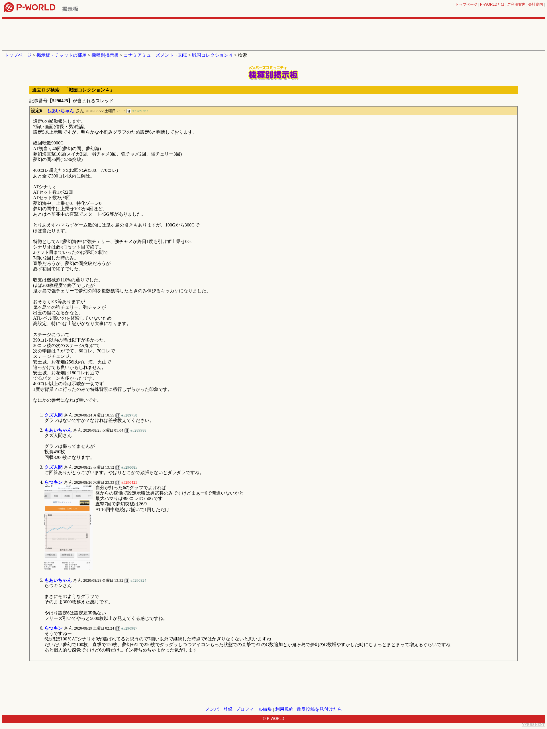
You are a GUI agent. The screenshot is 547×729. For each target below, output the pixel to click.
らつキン (53, 482)
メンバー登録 (218, 709)
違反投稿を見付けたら (319, 709)
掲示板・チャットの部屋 (61, 55)
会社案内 (535, 4)
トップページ (466, 4)
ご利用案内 (516, 4)
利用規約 (284, 709)
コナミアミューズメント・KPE (155, 55)
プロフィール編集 (254, 709)
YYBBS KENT (533, 724)
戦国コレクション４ (212, 55)
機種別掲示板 (105, 55)
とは (492, 4)
